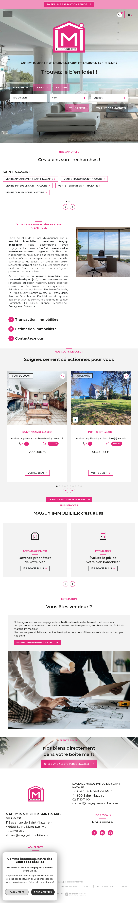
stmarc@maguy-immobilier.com (28, 835)
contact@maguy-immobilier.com (95, 803)
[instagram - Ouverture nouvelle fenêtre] (110, 832)
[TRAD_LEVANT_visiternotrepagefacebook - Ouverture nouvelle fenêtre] (94, 832)
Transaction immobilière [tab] (37, 319)
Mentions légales (69, 886)
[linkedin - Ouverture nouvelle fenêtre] (102, 832)
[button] (72, 207)
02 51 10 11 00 (81, 799)
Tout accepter (43, 892)
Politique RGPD (105, 886)
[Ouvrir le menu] (7, 14)
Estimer (61, 87)
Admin (87, 886)
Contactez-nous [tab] (29, 338)
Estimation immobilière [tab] (36, 329)
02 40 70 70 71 (15, 831)
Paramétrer (17, 892)
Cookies (123, 886)
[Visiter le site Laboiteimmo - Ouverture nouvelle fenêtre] (74, 894)
